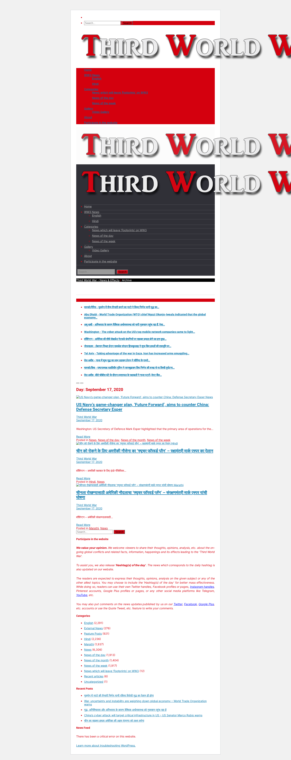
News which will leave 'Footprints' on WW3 (111, 671)
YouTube (81, 595)
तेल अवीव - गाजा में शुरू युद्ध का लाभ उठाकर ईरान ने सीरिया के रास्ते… (117, 360)
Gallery (88, 108)
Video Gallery (100, 112)
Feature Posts (93, 633)
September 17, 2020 (89, 420)
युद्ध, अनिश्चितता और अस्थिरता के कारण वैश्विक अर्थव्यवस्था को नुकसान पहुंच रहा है (125, 709)
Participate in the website (100, 122)
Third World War (86, 416)
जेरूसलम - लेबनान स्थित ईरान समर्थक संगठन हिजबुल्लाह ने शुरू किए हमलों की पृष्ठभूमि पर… (127, 346)
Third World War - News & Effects (97, 280)
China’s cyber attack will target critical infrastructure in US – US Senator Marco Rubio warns (143, 715)
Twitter (178, 604)
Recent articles (93, 676)
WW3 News (92, 75)
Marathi (179, 485)
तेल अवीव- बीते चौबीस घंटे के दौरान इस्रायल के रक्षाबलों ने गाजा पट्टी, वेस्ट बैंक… (123, 375)
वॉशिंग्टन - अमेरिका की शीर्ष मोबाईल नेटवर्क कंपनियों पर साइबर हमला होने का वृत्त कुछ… (125, 339)
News (209, 397)
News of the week (104, 103)
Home (88, 69)
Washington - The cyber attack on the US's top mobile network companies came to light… (139, 331)
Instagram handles (202, 586)
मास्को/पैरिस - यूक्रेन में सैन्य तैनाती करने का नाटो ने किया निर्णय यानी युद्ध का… (121, 307)
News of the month (133, 440)
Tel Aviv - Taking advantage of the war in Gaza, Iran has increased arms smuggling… (136, 353)
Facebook (190, 604)
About (88, 117)
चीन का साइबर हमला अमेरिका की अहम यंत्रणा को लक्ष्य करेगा (114, 720)
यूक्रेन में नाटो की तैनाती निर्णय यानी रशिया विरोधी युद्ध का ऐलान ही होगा (119, 695)
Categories (91, 89)
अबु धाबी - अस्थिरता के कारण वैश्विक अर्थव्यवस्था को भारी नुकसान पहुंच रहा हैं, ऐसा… (124, 324)
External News (93, 628)
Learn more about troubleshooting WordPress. (106, 745)
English (96, 78)
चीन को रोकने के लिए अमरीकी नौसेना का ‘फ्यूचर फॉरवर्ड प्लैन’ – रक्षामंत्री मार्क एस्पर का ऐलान (144, 451)
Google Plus (206, 604)
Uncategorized (93, 681)
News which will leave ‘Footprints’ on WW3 (120, 92)
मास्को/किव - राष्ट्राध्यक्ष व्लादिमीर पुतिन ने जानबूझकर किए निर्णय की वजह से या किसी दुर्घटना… (129, 367)
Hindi (95, 83)
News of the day (103, 97)
